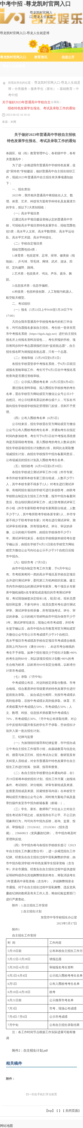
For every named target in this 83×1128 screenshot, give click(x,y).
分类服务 (21, 88)
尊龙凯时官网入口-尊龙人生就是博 (41, 17)
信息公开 (68, 57)
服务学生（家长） (43, 88)
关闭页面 (71, 1110)
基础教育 (66, 88)
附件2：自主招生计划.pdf (30, 1050)
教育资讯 (40, 57)
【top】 (50, 1110)
